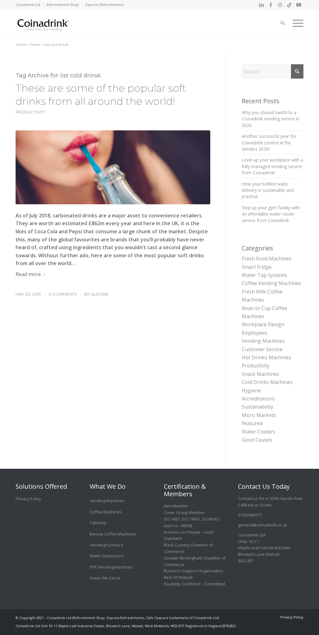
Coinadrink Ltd (28, 4)
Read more (28, 274)
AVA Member (176, 506)
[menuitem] (30, 4)
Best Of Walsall (178, 577)
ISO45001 (211, 519)
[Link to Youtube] (298, 4)
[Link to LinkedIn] (261, 4)
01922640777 (250, 515)
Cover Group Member (184, 512)
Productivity (30, 112)
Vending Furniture (106, 545)
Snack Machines (260, 374)
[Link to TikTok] (289, 4)
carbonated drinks (75, 215)
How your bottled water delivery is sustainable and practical (268, 190)
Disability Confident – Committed (194, 584)
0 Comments (63, 294)
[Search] (282, 18)
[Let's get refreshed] (113, 167)
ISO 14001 (191, 519)
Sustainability (257, 406)
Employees (254, 332)
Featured (252, 423)
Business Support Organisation (193, 571)
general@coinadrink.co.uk (262, 525)
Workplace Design (263, 324)
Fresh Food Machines (266, 258)
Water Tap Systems (264, 275)
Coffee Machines (106, 512)
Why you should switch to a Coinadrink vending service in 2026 (270, 118)
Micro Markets (259, 415)
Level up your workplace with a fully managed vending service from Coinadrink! (272, 166)
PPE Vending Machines (111, 567)
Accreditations (258, 398)
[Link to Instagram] (279, 4)
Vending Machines (263, 340)
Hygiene (251, 390)
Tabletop (98, 523)
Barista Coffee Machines (113, 534)
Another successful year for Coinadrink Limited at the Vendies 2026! (269, 142)
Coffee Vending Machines (271, 283)
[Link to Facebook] (270, 4)
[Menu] (295, 18)
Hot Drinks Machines (266, 357)
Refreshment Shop (63, 4)
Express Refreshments (104, 4)
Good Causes (257, 439)
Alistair (99, 294)
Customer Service (262, 349)
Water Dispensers (107, 556)
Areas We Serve (105, 578)
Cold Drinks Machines (267, 382)
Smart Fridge (257, 267)
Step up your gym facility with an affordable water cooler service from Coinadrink (271, 214)
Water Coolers (258, 431)
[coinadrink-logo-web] (57, 23)
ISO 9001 (172, 519)
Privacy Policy (28, 499)
